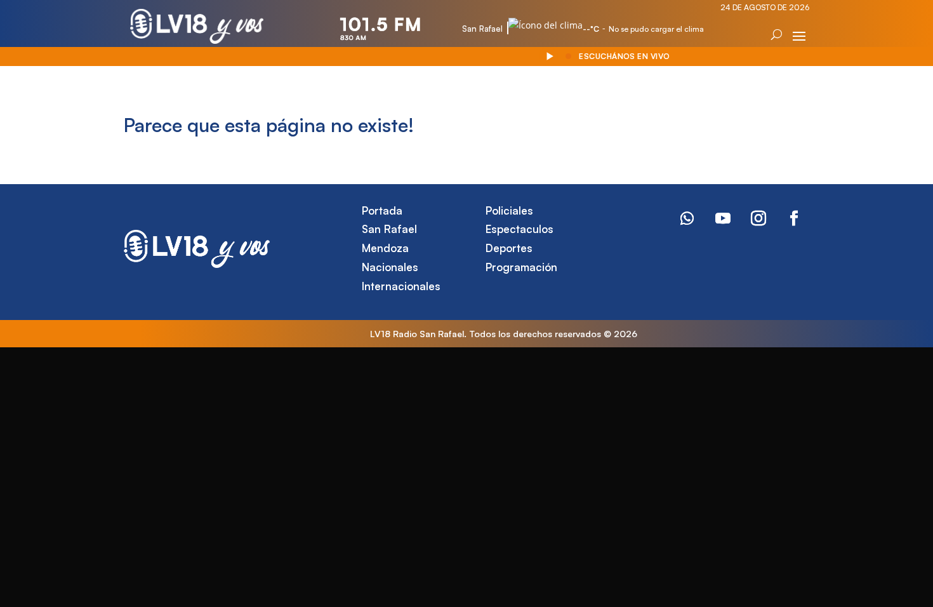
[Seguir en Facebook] (794, 218)
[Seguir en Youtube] (723, 218)
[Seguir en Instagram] (758, 218)
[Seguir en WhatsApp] (687, 218)
